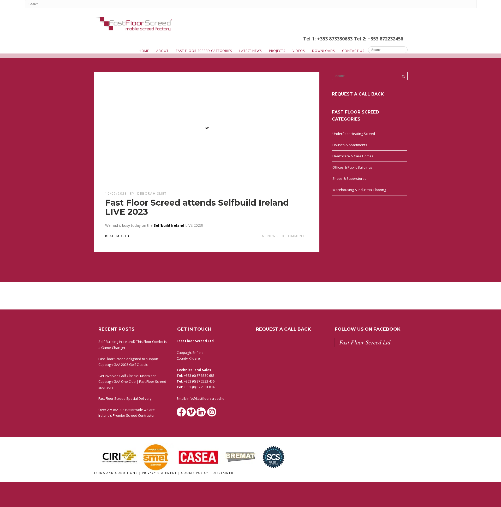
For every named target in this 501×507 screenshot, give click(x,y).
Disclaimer (223, 473)
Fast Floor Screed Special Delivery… (126, 398)
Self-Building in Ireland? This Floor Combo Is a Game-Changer (132, 344)
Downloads (323, 51)
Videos (299, 51)
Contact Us (353, 51)
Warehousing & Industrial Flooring (359, 189)
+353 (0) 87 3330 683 (199, 375)
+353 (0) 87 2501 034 (199, 387)
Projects (277, 51)
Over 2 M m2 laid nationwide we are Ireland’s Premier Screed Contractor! (127, 412)
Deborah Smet (152, 193)
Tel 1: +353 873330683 (328, 38)
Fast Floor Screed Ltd (364, 342)
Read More (117, 235)
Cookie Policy (195, 473)
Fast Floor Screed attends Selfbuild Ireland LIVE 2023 (197, 207)
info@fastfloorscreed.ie (205, 398)
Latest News (250, 51)
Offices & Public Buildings (352, 167)
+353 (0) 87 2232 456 (199, 381)
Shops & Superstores (349, 178)
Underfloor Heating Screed (353, 133)
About (162, 51)
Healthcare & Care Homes (352, 156)
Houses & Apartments (349, 144)
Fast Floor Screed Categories (204, 51)
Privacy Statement (160, 473)
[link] (169, 225)
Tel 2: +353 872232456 (378, 38)
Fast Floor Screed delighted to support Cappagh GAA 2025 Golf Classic (128, 361)
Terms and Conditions (116, 473)
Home (144, 51)
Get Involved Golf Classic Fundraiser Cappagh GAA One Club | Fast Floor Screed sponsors (132, 381)
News (272, 236)
